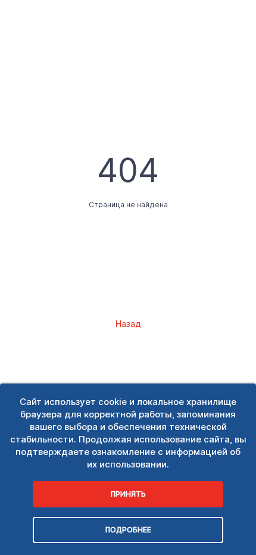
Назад (128, 324)
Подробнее (128, 529)
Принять (128, 493)
